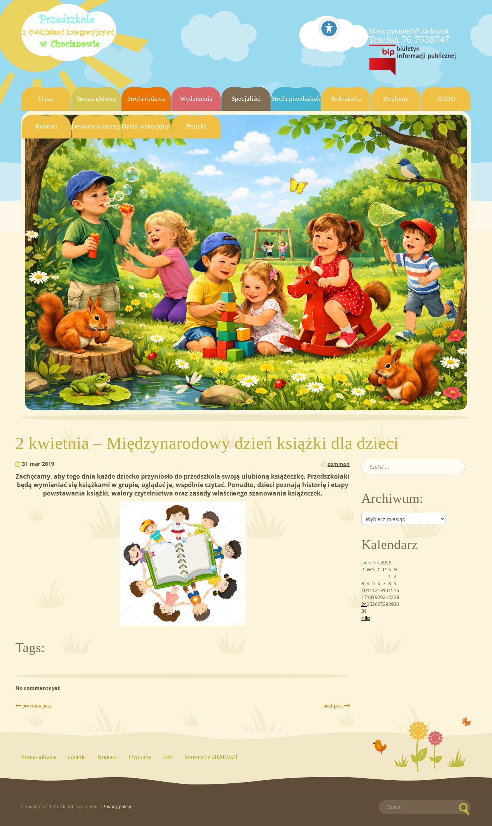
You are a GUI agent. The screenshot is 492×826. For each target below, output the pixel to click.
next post (333, 706)
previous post (36, 706)
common (338, 464)
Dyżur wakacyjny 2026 (146, 126)
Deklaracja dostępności (96, 126)
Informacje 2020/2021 (211, 757)
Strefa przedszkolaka (296, 98)
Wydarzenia (196, 98)
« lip (365, 617)
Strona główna (96, 98)
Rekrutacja (346, 98)
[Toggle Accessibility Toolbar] (329, 28)
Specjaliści (246, 98)
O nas (46, 98)
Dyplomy (396, 98)
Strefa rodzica (146, 98)
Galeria (77, 757)
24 (364, 604)
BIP (168, 757)
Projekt (196, 126)
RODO (446, 98)
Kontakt (46, 126)
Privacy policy (116, 806)
